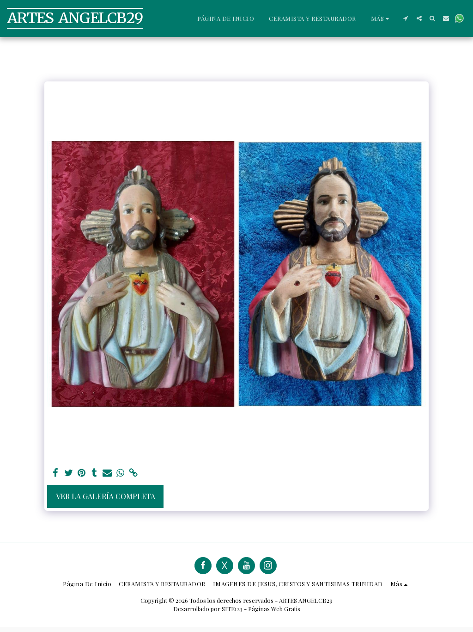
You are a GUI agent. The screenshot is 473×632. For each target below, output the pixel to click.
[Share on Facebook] (55, 473)
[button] (406, 18)
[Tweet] (68, 473)
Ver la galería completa (105, 496)
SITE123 (232, 609)
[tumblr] (94, 473)
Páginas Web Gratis (274, 609)
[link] (133, 473)
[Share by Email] (107, 473)
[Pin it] (81, 473)
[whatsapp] (120, 473)
